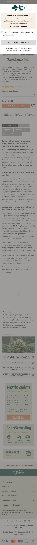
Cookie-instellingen (22, 32)
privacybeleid (8, 35)
